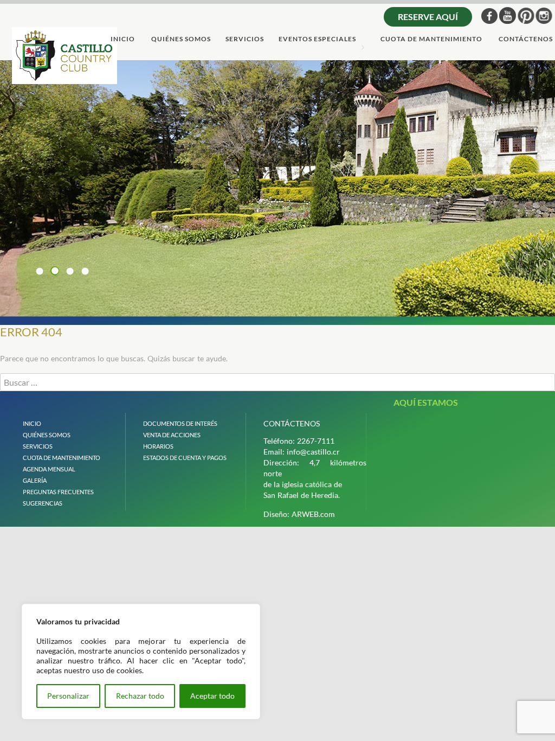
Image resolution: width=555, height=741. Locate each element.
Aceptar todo (212, 695)
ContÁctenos (526, 39)
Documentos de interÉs (180, 423)
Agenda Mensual (49, 468)
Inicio (123, 39)
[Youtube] (508, 15)
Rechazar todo (140, 695)
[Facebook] (489, 16)
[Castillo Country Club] (64, 55)
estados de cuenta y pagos (185, 457)
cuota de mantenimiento (431, 39)
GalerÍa (35, 480)
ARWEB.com (313, 514)
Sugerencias (42, 503)
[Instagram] (544, 15)
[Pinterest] (526, 15)
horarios (158, 446)
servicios (244, 39)
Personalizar (68, 695)
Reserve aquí (428, 16)
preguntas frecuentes (58, 491)
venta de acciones (172, 434)
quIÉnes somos (46, 434)
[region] (141, 661)
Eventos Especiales (317, 39)
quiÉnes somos (181, 39)
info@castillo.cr (313, 451)
